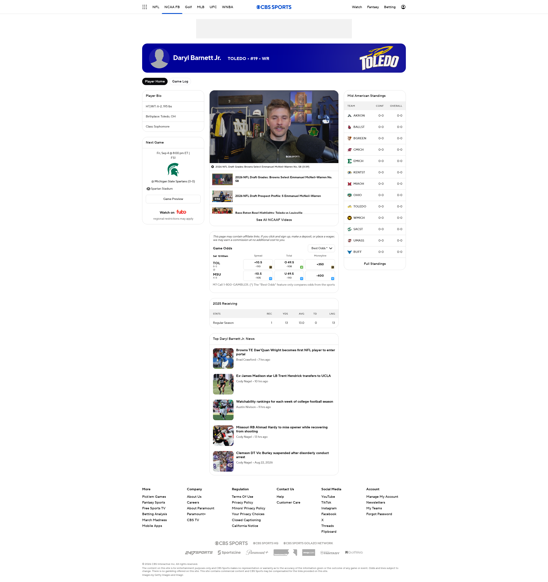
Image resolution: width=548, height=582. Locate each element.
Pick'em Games (154, 497)
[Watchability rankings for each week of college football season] (223, 410)
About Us (194, 497)
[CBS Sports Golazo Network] (308, 543)
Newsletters (375, 502)
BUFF (357, 252)
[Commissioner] (285, 551)
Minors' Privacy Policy (248, 508)
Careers (193, 502)
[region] (274, 126)
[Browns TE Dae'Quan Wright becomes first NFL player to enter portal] (223, 358)
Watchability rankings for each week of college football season (284, 401)
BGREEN (359, 138)
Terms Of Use (242, 497)
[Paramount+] (257, 551)
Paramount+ (196, 514)
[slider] (274, 150)
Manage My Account (382, 497)
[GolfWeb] (354, 552)
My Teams (374, 508)
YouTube (328, 497)
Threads (327, 526)
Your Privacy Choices (248, 514)
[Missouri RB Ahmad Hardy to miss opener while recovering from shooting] (223, 435)
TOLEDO (359, 206)
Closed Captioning (246, 520)
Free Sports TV (153, 508)
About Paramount (200, 508)
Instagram (329, 508)
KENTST (359, 172)
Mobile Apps (152, 526)
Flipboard (329, 532)
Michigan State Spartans (171, 181)
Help (280, 497)
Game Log (180, 81)
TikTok (326, 502)
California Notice (245, 526)
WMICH (359, 218)
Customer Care (288, 502)
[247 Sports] (199, 552)
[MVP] (308, 551)
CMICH (358, 150)
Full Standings (375, 264)
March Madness (154, 520)
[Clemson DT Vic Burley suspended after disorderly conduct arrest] (223, 461)
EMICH (358, 161)
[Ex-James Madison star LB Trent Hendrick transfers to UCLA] (223, 384)
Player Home (155, 81)
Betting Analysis (154, 514)
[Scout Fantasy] (330, 552)
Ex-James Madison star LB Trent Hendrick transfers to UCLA (283, 376)
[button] (145, 7)
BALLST (359, 127)
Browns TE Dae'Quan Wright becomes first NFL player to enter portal (285, 352)
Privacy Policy (242, 502)
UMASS (358, 241)
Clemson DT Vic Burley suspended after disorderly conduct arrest (282, 455)
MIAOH (358, 184)
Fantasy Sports (153, 502)
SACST (358, 229)
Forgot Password (379, 514)
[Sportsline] (229, 552)
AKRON (359, 116)
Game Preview (173, 199)
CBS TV (193, 520)
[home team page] (173, 170)
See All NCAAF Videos (274, 220)
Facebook (328, 514)
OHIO (357, 195)
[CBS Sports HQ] (265, 543)
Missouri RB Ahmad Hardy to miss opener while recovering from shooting (282, 429)
